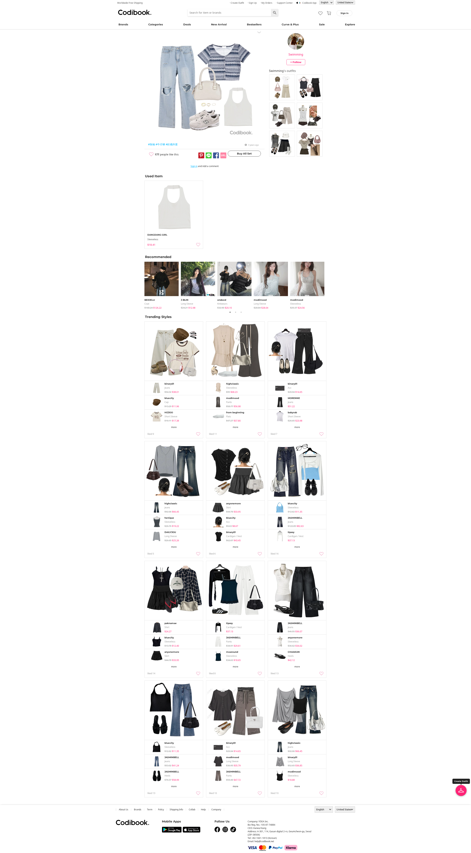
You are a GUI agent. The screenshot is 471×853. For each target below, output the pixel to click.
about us (123, 809)
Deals (187, 24)
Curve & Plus (290, 24)
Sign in (194, 166)
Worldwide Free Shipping (130, 2)
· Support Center (284, 2)
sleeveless (295, 303)
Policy (161, 809)
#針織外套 (172, 144)
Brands (123, 24)
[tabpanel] (162, 284)
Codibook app (309, 2)
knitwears (222, 303)
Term (149, 809)
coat (146, 303)
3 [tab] (241, 312)
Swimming (295, 54)
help (203, 809)
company (216, 809)
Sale (322, 24)
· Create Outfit (237, 2)
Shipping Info (176, 809)
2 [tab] (235, 312)
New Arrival (219, 24)
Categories (155, 24)
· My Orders (266, 2)
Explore (350, 24)
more (174, 427)
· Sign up (252, 2)
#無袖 (151, 144)
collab (192, 809)
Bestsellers (254, 24)
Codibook (134, 12)
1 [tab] (230, 312)
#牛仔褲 (160, 144)
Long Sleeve (187, 303)
